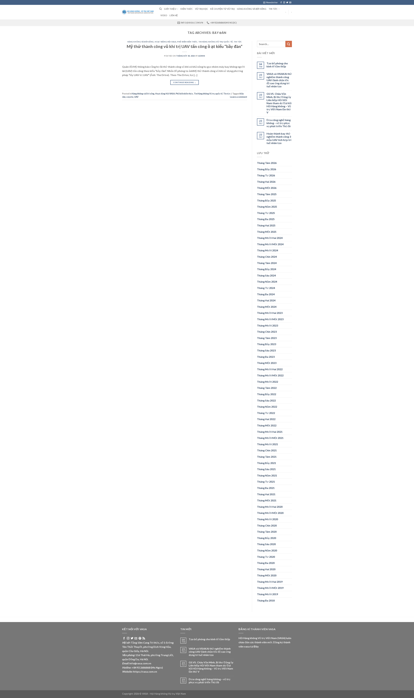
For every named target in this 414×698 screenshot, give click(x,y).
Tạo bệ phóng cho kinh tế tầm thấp (277, 65)
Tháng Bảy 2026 (266, 169)
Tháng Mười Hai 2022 (270, 369)
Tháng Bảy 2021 (266, 462)
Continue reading (184, 82)
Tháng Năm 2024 (267, 281)
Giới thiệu (170, 9)
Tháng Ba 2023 (266, 356)
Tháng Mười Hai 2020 (270, 506)
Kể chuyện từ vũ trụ (222, 9)
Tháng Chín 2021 (267, 450)
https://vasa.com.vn (145, 671)
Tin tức (273, 9)
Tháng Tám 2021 (267, 456)
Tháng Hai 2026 (266, 181)
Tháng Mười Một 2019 (270, 587)
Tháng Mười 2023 (267, 325)
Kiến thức (186, 9)
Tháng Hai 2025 (266, 225)
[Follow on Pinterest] (140, 638)
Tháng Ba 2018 (266, 600)
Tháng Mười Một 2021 (270, 437)
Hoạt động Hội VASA (165, 42)
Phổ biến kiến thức (187, 42)
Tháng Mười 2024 (267, 250)
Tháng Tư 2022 (266, 412)
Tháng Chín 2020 (267, 525)
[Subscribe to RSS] (143, 638)
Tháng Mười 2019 (267, 594)
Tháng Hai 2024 (266, 300)
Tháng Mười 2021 (267, 444)
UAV (136, 97)
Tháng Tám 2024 (267, 262)
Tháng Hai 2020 (266, 569)
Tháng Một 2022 (266, 425)
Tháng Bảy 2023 (266, 344)
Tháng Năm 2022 (267, 406)
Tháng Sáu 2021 (266, 469)
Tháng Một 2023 (266, 362)
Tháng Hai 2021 (266, 494)
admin (201, 56)
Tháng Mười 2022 (267, 381)
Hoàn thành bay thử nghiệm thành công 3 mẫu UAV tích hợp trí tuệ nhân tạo (279, 138)
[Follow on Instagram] (284, 2)
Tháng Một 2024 (266, 306)
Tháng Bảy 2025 (266, 200)
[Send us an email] (290, 2)
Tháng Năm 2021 (267, 475)
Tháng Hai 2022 (266, 419)
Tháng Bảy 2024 (266, 269)
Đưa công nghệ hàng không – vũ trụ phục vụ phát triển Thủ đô (279, 123)
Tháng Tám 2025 (267, 194)
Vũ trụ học (201, 9)
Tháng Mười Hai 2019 (270, 581)
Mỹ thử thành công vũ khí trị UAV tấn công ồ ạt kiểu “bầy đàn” (184, 46)
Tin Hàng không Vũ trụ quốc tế (215, 42)
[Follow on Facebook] (281, 2)
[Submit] (288, 44)
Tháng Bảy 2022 (266, 394)
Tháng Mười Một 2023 (270, 319)
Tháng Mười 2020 (267, 519)
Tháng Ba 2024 (266, 294)
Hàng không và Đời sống (251, 9)
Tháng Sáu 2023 (266, 350)
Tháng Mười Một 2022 (270, 375)
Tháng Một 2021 (266, 500)
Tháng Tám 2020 (267, 531)
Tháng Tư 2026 (266, 175)
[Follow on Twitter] (287, 2)
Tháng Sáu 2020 (266, 544)
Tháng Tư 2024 (266, 287)
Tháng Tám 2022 (267, 387)
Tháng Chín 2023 (267, 331)
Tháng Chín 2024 (267, 256)
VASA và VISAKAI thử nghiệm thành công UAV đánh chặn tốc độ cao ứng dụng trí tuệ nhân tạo (279, 80)
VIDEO (163, 15)
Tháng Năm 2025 (267, 206)
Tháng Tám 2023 (267, 337)
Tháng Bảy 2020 (266, 537)
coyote (129, 97)
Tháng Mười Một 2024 (270, 244)
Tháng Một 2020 (266, 575)
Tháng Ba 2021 (266, 487)
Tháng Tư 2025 (266, 212)
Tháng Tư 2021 (266, 481)
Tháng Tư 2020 (266, 556)
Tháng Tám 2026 (267, 162)
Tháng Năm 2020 (267, 550)
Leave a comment (238, 97)
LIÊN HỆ (173, 15)
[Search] (160, 9)
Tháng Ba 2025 (266, 219)
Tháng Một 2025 (266, 231)
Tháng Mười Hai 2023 (270, 312)
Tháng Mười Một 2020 (270, 512)
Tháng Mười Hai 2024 (270, 237)
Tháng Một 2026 (266, 187)
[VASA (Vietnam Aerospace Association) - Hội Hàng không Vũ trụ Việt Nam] (138, 12)
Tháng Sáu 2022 (266, 400)
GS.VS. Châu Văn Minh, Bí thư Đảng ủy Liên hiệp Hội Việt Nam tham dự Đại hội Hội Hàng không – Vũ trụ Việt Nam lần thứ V (279, 103)
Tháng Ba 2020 (266, 562)
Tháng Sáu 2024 (266, 275)
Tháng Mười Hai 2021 (270, 431)
